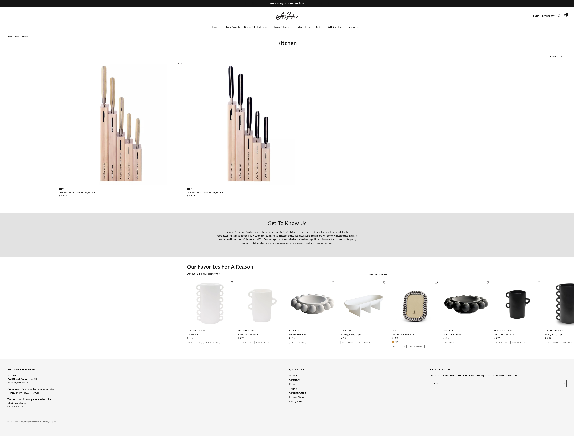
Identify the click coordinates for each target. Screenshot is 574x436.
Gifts (318, 27)
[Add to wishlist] (180, 64)
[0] (564, 16)
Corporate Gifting (297, 392)
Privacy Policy (295, 401)
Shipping (293, 388)
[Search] (559, 16)
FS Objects (346, 331)
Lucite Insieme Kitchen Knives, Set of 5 (77, 192)
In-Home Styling (296, 397)
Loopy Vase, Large (195, 334)
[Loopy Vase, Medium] (261, 303)
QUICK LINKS (296, 369)
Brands (215, 27)
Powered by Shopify (47, 421)
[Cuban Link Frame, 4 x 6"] (415, 303)
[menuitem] (217, 27)
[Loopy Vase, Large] (210, 303)
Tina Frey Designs (196, 331)
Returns (292, 384)
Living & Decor (282, 27)
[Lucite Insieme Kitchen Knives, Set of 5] (121, 123)
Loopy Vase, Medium (248, 334)
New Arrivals (233, 27)
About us (293, 375)
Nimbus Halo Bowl (298, 334)
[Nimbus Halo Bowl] (312, 303)
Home (9, 36)
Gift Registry (334, 27)
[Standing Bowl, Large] (364, 303)
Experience (354, 27)
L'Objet (395, 331)
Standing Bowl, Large (351, 334)
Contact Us (294, 379)
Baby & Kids (303, 27)
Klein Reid (294, 331)
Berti (61, 189)
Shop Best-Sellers (378, 274)
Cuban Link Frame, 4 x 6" (403, 334)
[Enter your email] (564, 383)
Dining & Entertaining (255, 27)
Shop (17, 36)
